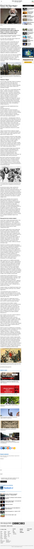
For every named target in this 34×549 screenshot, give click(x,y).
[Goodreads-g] (17, 523)
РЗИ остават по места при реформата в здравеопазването (12, 508)
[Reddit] (8, 448)
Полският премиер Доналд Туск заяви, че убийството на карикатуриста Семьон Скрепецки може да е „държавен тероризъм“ (30, 16)
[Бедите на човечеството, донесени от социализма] (9, 425)
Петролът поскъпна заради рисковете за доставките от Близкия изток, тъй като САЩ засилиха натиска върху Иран (30, 44)
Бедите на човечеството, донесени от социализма (8, 429)
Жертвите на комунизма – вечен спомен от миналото (9, 405)
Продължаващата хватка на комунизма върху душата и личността (8, 417)
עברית (1, 534)
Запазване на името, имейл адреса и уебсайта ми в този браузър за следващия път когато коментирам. (10, 478)
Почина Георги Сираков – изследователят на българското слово (13, 501)
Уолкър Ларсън (3, 7)
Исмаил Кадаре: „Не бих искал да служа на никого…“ (30, 12)
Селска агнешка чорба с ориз (10, 514)
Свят (13, 530)
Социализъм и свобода (6, 4)
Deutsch (5, 532)
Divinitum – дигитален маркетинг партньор (17, 546)
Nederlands (5, 536)
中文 (1, 532)
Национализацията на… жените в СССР (12, 511)
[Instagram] (6, 448)
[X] (4, 448)
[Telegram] (10, 448)
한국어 (1, 536)
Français (5, 531)
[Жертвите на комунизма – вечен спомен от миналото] (9, 402)
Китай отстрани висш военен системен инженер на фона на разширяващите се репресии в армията (30, 40)
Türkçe (8, 535)
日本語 (1, 535)
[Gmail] (12, 448)
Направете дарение (9, 525)
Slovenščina (9, 533)
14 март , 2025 (9, 7)
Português (5, 534)
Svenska (5, 535)
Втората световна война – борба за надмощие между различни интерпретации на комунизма (9, 442)
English (1, 531)
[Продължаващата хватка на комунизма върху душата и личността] (9, 414)
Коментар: (2, 458)
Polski (8, 534)
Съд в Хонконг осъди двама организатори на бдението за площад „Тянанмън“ (30, 30)
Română (9, 531)
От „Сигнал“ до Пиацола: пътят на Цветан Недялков (13, 498)
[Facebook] (1, 448)
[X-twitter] (15, 523)
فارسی (9, 536)
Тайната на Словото (9, 504)
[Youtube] (19, 523)
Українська (5, 538)
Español (1, 533)
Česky (8, 532)
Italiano (5, 533)
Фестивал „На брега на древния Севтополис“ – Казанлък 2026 (11, 494)
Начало (1, 4)
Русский (5, 537)
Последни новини (3, 525)
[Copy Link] (14, 448)
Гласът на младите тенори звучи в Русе (30, 37)
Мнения (28, 530)
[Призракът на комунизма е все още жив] (9, 390)
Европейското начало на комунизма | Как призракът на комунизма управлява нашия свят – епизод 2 (9, 382)
